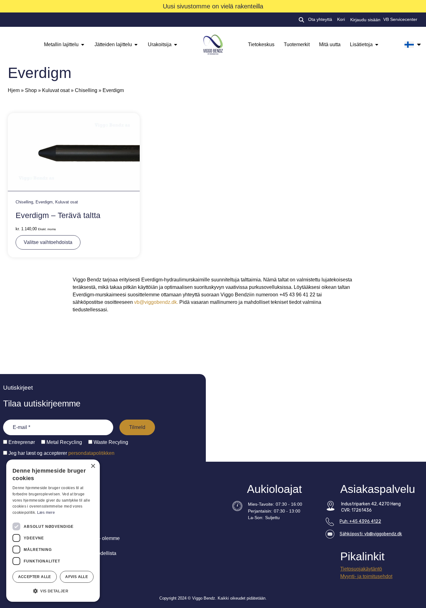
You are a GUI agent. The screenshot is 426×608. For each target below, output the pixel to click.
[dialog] (53, 531)
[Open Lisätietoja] (376, 44)
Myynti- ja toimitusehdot (366, 576)
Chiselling (86, 90)
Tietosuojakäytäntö (361, 569)
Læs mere (46, 512)
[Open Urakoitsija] (175, 44)
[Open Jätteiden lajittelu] (135, 44)
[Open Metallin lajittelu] (82, 44)
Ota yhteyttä (320, 19)
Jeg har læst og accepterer (60, 453)
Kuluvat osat (56, 90)
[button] (53, 591)
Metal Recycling (63, 442)
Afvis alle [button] (76, 577)
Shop (31, 90)
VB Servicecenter (400, 19)
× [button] (92, 466)
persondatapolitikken (91, 453)
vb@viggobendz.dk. (156, 302)
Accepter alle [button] (34, 577)
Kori (341, 19)
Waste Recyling (110, 442)
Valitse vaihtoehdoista (48, 242)
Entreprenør (21, 442)
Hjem (14, 90)
